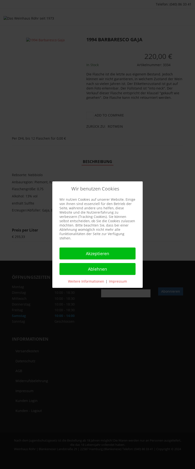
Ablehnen (97, 269)
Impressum (118, 281)
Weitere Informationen (86, 281)
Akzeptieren (97, 253)
